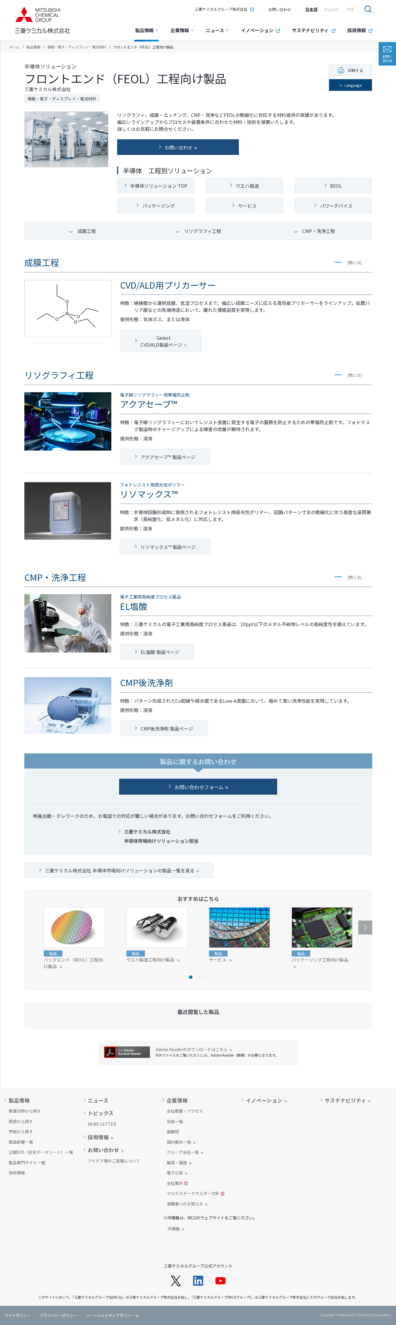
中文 (350, 9)
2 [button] (198, 977)
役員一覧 (175, 1121)
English (331, 9)
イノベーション (257, 30)
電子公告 (175, 1173)
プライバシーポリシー (58, 1315)
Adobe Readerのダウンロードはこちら (192, 1049)
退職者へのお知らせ (185, 1204)
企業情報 (179, 30)
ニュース (215, 30)
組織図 (173, 1131)
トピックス (101, 1113)
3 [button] (206, 977)
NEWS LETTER (102, 1124)
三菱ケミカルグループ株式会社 (221, 9)
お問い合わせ (279, 9)
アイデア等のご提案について (114, 1161)
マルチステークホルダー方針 (193, 1193)
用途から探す (21, 1121)
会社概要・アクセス (185, 1111)
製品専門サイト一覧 (27, 1162)
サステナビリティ (310, 30)
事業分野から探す (25, 1111)
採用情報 (356, 30)
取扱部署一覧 (21, 1142)
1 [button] (190, 977)
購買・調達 (177, 1163)
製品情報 (144, 30)
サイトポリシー (17, 1315)
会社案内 (175, 1183)
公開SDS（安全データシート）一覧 (41, 1152)
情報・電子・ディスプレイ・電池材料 (62, 99)
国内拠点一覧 (179, 1142)
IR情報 (174, 1229)
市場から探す (21, 1131)
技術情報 (17, 1173)
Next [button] (365, 927)
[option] (311, 9)
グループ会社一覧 (183, 1152)
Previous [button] (31, 927)
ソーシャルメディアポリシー (110, 1315)
